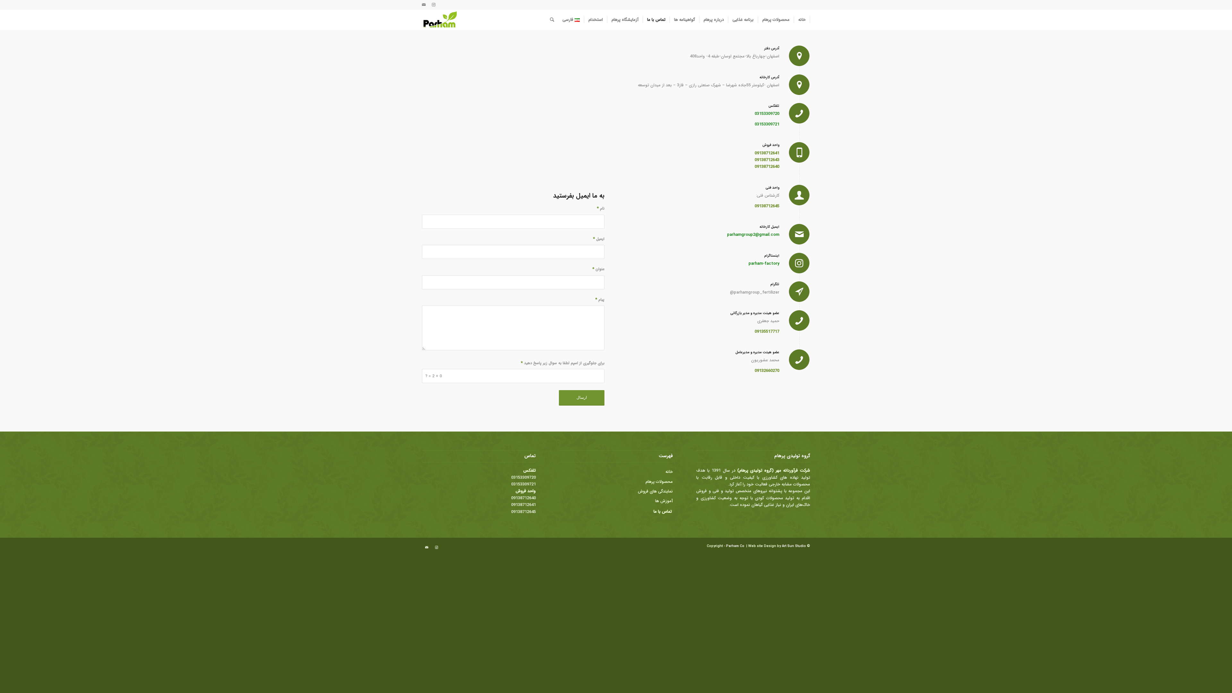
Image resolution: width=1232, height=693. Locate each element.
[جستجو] (552, 20)
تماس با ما (663, 511)
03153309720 (767, 113)
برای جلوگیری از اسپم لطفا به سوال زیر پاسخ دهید (562, 363)
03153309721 (767, 124)
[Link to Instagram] (433, 5)
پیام (599, 300)
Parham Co (735, 546)
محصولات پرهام (659, 481)
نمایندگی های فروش (655, 491)
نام (600, 208)
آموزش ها (664, 501)
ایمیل (598, 239)
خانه (669, 471)
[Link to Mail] (424, 5)
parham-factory (764, 263)
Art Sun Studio (794, 546)
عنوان (598, 269)
